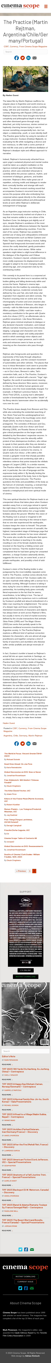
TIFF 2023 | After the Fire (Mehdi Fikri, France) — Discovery (25, 1145)
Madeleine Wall (11, 1211)
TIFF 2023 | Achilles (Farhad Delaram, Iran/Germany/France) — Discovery (20, 1130)
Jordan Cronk (10, 1226)
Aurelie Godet (10, 1181)
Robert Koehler (13, 804)
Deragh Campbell (14, 825)
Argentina (8, 735)
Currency (14, 46)
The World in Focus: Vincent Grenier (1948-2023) (23, 754)
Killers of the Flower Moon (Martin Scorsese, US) (24, 799)
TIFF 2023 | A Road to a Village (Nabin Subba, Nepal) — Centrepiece (24, 1115)
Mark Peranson (11, 1060)
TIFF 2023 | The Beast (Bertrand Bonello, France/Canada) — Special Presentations (23, 1221)
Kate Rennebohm (14, 767)
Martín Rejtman (35, 735)
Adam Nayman (10, 1166)
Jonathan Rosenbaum (16, 775)
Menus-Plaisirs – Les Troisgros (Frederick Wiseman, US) (22, 810)
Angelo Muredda (11, 1135)
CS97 (6, 46)
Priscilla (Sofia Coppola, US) (17, 830)
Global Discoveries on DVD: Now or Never (22, 772)
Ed (8, 833)
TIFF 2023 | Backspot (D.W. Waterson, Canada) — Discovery (25, 1191)
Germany (23, 735)
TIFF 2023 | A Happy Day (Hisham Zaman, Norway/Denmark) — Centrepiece (22, 1085)
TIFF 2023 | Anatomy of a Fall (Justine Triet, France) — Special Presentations (24, 1176)
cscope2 (10, 841)
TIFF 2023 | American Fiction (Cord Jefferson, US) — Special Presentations (25, 1160)
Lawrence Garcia (12, 1150)
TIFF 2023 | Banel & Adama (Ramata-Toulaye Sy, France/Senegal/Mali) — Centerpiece (24, 1206)
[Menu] (46, 6)
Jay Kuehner (12, 815)
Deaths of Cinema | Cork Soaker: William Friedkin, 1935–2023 (22, 855)
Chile (15, 735)
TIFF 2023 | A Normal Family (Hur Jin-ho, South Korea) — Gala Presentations (25, 1100)
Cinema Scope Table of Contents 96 (20, 838)
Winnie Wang (9, 1120)
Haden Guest (9, 723)
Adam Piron (12, 794)
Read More (7, 1064)
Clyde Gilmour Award (24, 1333)
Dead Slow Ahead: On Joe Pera (18, 764)
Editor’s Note (8, 1056)
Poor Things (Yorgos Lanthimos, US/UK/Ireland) (18, 820)
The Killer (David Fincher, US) (17, 790)
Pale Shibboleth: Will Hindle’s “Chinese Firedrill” (21, 781)
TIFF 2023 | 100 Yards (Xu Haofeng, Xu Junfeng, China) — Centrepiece (25, 1070)
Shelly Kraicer (11, 1075)
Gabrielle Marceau (12, 1090)
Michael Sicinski (13, 759)
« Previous (21, 871)
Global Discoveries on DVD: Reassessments (23, 846)
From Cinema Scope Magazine (33, 46)
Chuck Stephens (14, 786)
